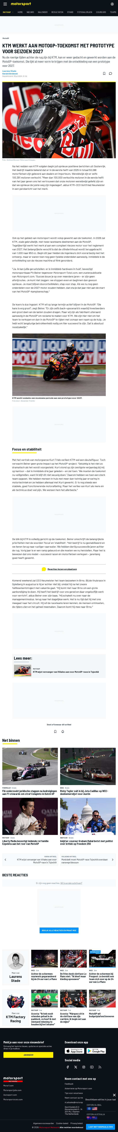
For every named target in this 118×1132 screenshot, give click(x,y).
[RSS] (100, 1067)
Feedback (69, 1084)
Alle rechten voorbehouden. (73, 1127)
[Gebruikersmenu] (112, 4)
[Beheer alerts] (63, 731)
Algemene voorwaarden (43, 1123)
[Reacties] (111, 73)
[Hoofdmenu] (5, 4)
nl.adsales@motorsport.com (77, 1102)
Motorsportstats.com (13, 1099)
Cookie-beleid (62, 1123)
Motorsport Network (49, 1127)
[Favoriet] (104, 73)
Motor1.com (8, 1085)
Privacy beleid (77, 1123)
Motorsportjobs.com (12, 1090)
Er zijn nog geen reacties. (59, 883)
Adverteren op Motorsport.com (78, 1088)
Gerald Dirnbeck (10, 74)
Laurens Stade (9, 71)
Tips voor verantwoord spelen (78, 1093)
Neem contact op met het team (78, 1097)
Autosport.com (10, 1095)
